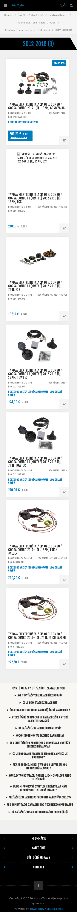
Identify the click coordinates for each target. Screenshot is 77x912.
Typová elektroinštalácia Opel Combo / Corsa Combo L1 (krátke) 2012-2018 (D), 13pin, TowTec (34, 374)
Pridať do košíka (64, 140)
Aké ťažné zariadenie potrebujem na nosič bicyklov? (40, 797)
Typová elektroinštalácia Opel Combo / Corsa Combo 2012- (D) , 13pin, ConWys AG (36, 106)
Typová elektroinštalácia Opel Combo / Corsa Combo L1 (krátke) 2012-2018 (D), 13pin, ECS (34, 198)
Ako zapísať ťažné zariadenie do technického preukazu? (40, 804)
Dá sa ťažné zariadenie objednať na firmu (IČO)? (40, 812)
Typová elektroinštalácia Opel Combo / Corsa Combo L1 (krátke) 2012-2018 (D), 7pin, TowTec (34, 462)
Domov (8, 15)
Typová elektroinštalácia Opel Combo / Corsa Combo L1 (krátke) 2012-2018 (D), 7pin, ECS (34, 286)
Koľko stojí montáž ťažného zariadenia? (40, 735)
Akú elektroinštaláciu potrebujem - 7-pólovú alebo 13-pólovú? (40, 777)
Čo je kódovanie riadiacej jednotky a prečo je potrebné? (40, 755)
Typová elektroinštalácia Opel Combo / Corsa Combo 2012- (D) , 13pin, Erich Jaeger (34, 549)
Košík (64, 4)
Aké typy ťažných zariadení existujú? (40, 695)
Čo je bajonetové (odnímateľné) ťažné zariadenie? (40, 710)
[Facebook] (38, 885)
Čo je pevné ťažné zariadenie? (40, 702)
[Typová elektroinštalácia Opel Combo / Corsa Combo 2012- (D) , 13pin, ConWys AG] (37, 90)
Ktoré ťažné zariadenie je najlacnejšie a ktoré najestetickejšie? (40, 719)
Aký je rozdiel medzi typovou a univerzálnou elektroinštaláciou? (40, 766)
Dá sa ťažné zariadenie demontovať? (40, 728)
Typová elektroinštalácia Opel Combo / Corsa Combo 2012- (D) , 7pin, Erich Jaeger (37, 635)
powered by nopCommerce (46, 908)
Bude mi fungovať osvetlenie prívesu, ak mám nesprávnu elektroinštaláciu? (40, 788)
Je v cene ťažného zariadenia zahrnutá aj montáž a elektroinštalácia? (40, 744)
